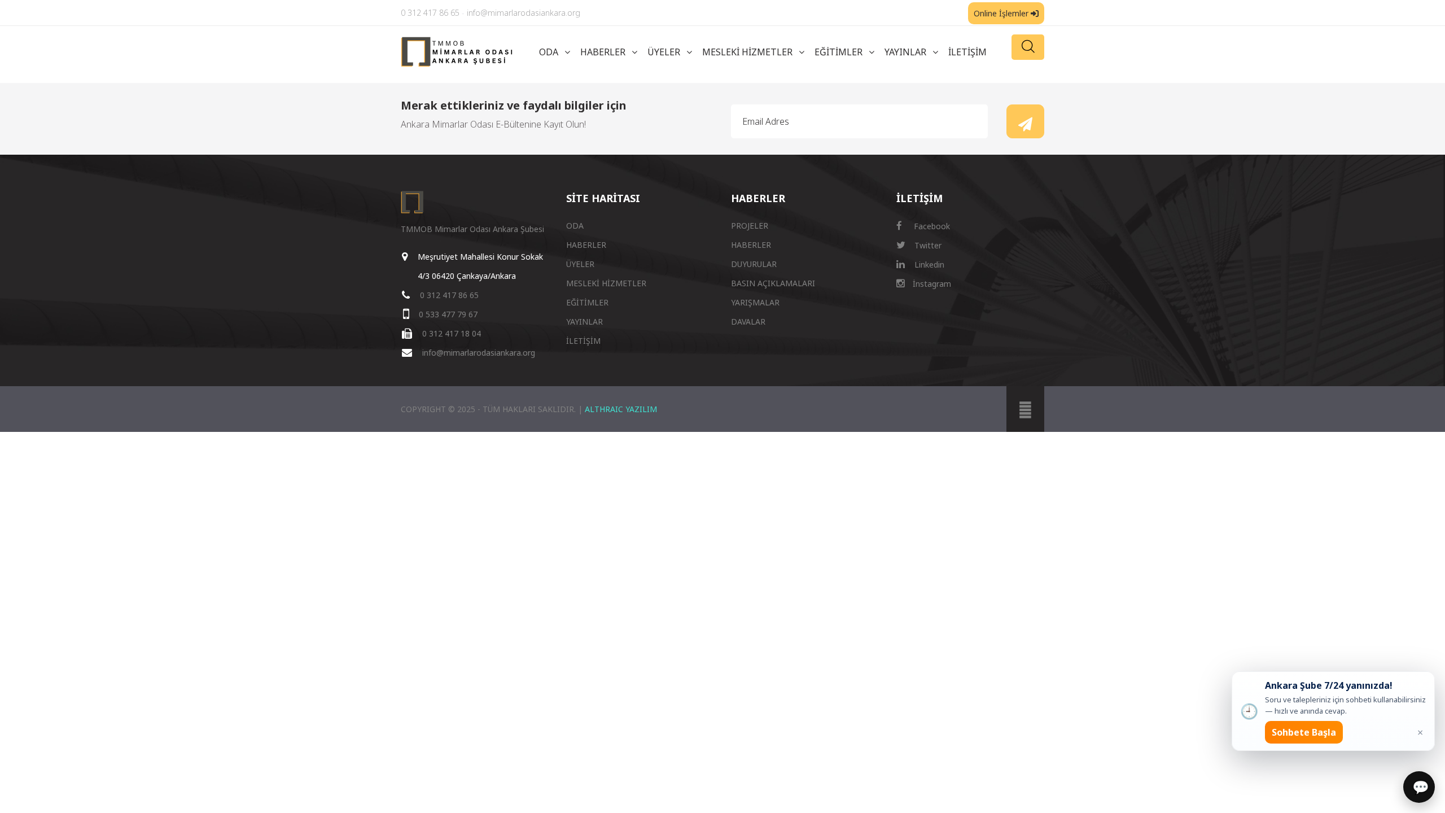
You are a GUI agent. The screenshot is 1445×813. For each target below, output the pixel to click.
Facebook (931, 226)
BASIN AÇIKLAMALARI (773, 283)
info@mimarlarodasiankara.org (523, 12)
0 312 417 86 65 (430, 12)
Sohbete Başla (1304, 732)
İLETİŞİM (967, 52)
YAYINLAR (905, 52)
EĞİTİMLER (838, 52)
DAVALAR (748, 321)
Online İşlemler (1002, 13)
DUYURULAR (754, 264)
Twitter (927, 245)
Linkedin (928, 264)
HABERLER (602, 52)
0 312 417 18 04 (451, 333)
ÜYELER (663, 52)
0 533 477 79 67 (448, 314)
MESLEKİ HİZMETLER (747, 52)
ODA (548, 52)
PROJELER (749, 225)
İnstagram (930, 283)
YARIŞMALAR (755, 302)
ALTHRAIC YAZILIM (621, 409)
